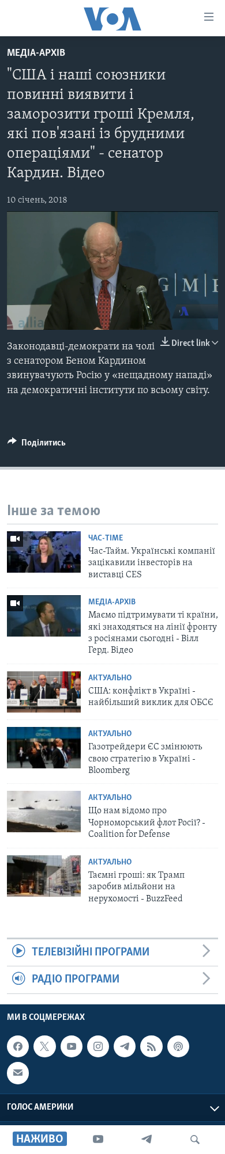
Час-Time (105, 538)
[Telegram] (146, 1139)
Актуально (110, 678)
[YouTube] (98, 1139)
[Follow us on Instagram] (98, 1046)
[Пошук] (195, 1139)
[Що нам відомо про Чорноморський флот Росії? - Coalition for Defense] (44, 811)
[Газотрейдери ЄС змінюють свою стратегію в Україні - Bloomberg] (44, 747)
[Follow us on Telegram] (125, 1046)
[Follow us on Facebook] (18, 1046)
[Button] (36, 445)
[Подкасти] (178, 1046)
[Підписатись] (18, 1073)
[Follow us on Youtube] (71, 1046)
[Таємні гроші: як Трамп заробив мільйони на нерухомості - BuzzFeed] (44, 876)
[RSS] (151, 1046)
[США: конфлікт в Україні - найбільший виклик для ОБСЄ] (44, 692)
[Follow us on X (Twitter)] (44, 1046)
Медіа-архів (36, 53)
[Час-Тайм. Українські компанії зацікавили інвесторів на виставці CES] (44, 552)
